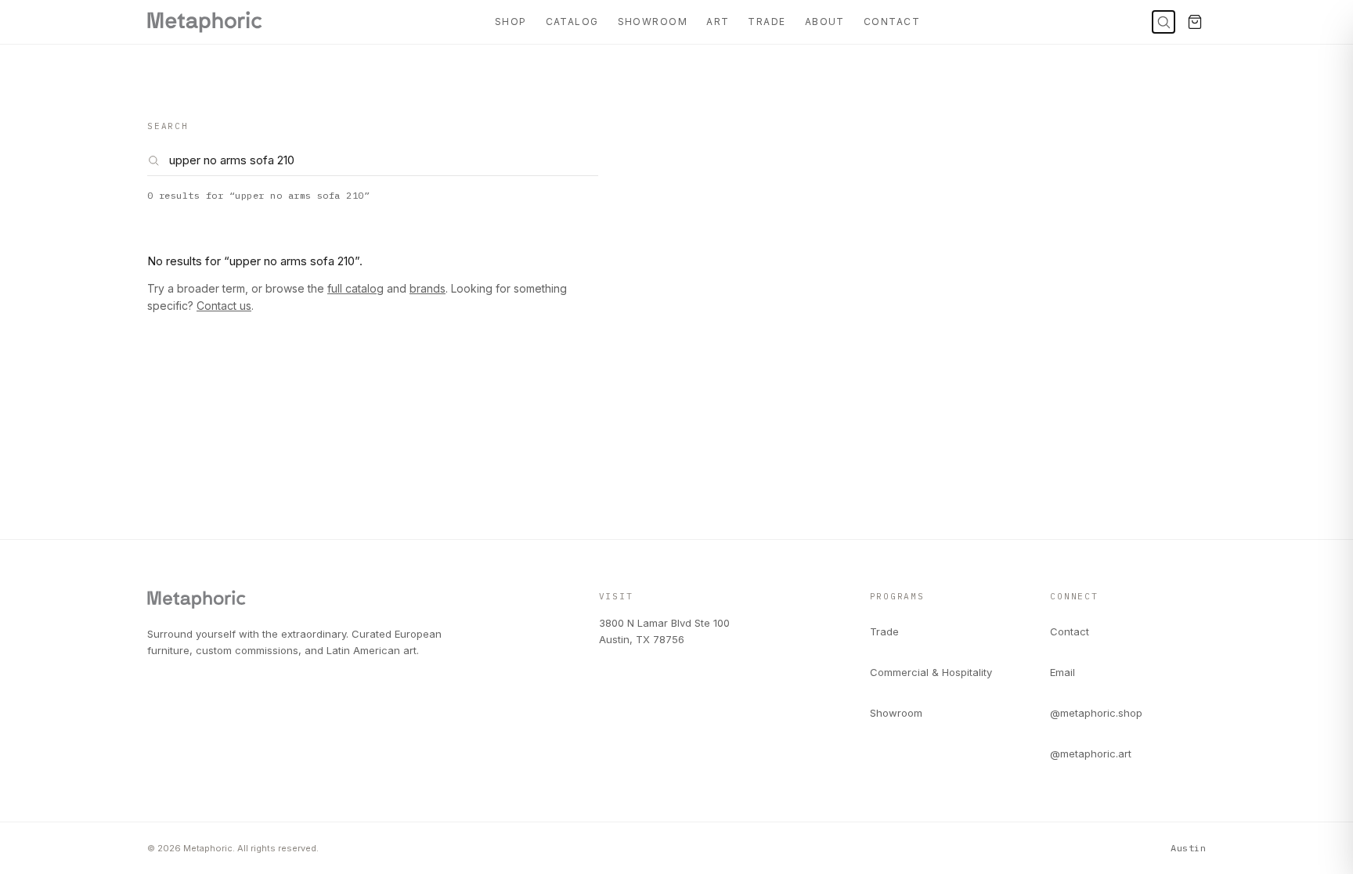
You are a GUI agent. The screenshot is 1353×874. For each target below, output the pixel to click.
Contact (892, 21)
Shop (511, 21)
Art (717, 21)
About (825, 21)
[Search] (1163, 22)
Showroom (653, 21)
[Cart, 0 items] (1195, 22)
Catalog (572, 21)
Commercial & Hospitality (931, 672)
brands (428, 288)
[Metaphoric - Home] (204, 22)
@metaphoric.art (1090, 753)
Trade (766, 21)
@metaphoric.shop (1096, 713)
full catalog (355, 288)
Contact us (224, 305)
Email (1062, 672)
